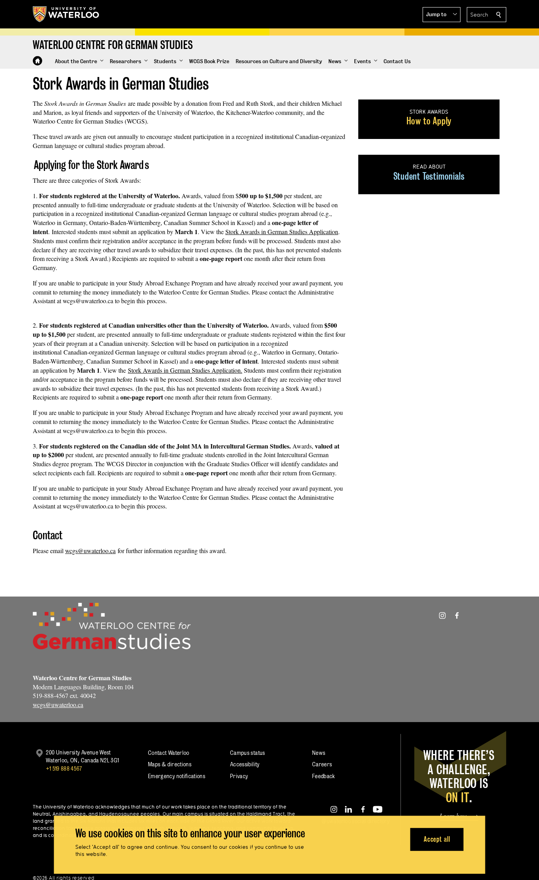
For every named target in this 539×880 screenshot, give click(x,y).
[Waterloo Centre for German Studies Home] (37, 61)
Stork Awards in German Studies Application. (185, 370)
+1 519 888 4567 (64, 768)
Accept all (437, 839)
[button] (441, 15)
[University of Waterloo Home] (66, 14)
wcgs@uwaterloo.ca (90, 550)
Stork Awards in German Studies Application (281, 231)
